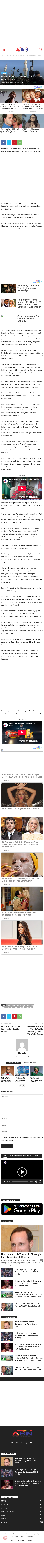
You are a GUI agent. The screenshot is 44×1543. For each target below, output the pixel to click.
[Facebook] (3, 142)
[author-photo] (22, 1045)
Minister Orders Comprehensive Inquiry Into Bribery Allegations (36, 1079)
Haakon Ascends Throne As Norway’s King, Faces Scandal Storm (21, 1256)
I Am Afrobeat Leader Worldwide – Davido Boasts (10, 1029)
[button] (22, 1172)
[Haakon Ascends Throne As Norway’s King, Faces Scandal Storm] (22, 1238)
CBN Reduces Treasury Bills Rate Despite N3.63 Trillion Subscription (28, 1305)
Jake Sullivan (21, 1005)
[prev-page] (20, 1085)
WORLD (9, 55)
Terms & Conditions (27, 1537)
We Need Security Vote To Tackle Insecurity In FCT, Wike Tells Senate (35, 1030)
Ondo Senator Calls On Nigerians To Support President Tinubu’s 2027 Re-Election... (28, 1283)
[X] (9, 142)
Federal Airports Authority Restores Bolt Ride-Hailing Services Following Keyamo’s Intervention (29, 1294)
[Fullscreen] (40, 1181)
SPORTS (4, 1519)
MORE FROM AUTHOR (29, 1063)
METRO (4, 1508)
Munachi (6, 82)
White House (28, 1007)
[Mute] (36, 1181)
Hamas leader (11, 1005)
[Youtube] (31, 1443)
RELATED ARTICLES (13, 1063)
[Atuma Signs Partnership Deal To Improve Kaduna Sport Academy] (7, 1071)
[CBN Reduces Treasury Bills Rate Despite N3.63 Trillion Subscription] (7, 1307)
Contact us (16, 1534)
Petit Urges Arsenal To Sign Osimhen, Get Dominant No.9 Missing (26, 1271)
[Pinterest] (14, 142)
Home (2, 55)
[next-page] (23, 1085)
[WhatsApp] (19, 142)
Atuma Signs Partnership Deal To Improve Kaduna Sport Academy (7, 1079)
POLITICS (4, 1505)
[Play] (4, 1181)
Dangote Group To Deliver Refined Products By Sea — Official (21, 1079)
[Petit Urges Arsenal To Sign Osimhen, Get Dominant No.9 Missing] (7, 1272)
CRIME (3, 1515)
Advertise (25, 1534)
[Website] (27, 1443)
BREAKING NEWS (7, 1512)
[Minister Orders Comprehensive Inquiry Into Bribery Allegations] (36, 1071)
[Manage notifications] (5, 1538)
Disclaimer (15, 1537)
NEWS (3, 1501)
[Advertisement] (22, 23)
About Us (8, 1534)
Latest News (30, 1005)
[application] (22, 1172)
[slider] (20, 1181)
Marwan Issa (19, 1007)
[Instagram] (17, 1443)
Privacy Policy (35, 1534)
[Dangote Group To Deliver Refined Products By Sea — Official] (22, 1071)
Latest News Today (7, 1007)
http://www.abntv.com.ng (22, 1056)
